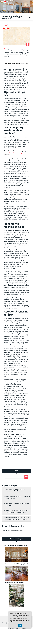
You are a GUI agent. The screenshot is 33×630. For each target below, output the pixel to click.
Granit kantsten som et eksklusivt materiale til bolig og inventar (14, 490)
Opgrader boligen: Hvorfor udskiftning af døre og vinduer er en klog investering (17, 518)
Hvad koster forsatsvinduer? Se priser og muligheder (17, 504)
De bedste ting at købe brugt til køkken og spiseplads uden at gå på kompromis (17, 511)
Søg (16, 471)
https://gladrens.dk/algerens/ (17, 153)
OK (20, 625)
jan (27, 44)
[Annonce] (16, 13)
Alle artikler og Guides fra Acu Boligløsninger (16, 50)
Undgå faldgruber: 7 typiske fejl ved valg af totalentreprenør (17, 497)
